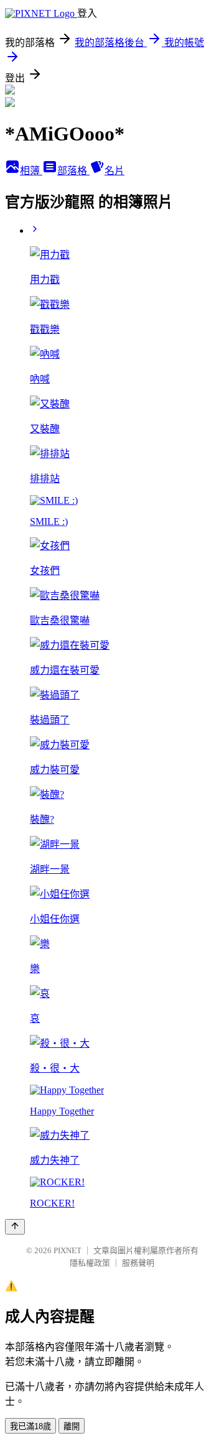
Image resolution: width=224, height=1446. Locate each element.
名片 (114, 170)
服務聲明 (138, 1263)
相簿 (31, 170)
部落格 (73, 170)
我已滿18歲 (30, 1426)
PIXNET (68, 1250)
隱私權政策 (90, 1263)
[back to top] (15, 1227)
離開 (71, 1426)
